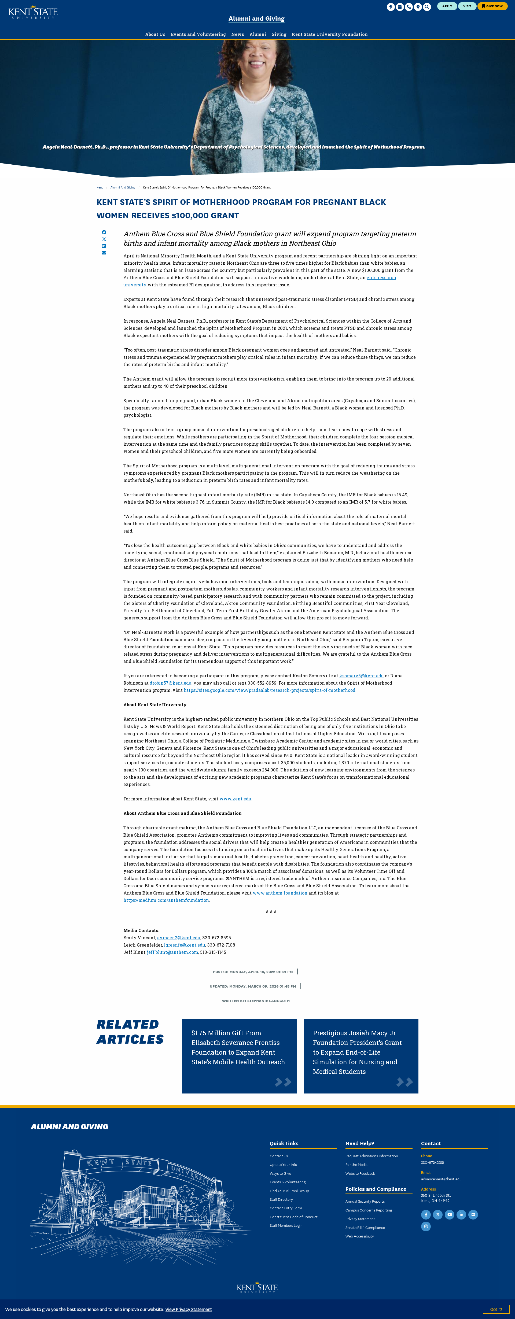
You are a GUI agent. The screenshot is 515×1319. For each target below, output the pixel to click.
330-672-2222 (432, 1162)
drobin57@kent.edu (171, 683)
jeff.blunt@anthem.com (172, 952)
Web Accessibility (359, 1236)
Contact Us (279, 1156)
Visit (467, 6)
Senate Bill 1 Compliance (365, 1227)
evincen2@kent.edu (178, 937)
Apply (447, 6)
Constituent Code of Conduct (294, 1217)
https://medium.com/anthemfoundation (166, 900)
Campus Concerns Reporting (368, 1210)
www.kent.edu (235, 798)
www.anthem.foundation (280, 893)
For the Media (356, 1164)
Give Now (494, 6)
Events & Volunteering (288, 1182)
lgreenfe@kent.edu (184, 945)
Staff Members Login (286, 1225)
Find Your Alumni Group (289, 1191)
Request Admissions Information (371, 1156)
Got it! (496, 1309)
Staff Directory (281, 1199)
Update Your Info (283, 1164)
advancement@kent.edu (441, 1179)
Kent (100, 187)
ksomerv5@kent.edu (361, 675)
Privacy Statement (360, 1218)
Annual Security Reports (365, 1201)
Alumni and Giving (257, 18)
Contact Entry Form (286, 1208)
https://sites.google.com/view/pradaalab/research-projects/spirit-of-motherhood (269, 690)
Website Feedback (360, 1173)
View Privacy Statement (188, 1309)
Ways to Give (280, 1173)
